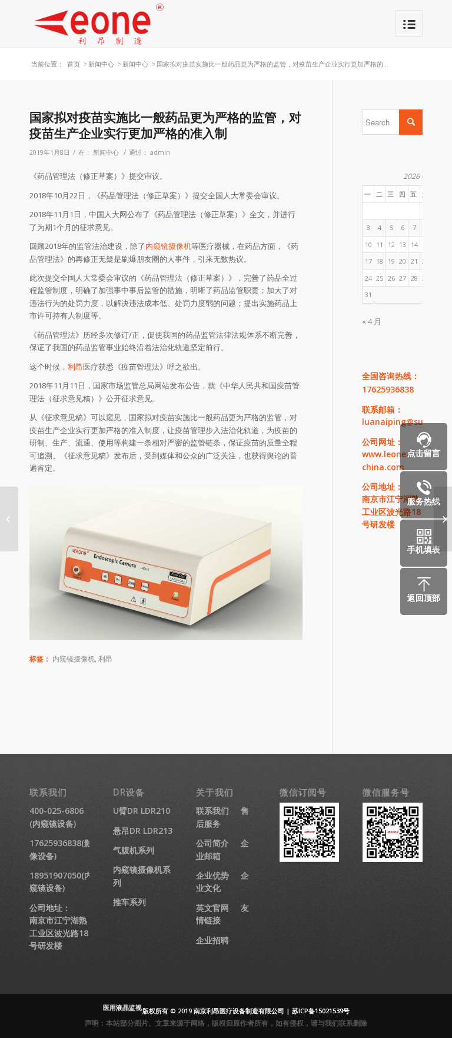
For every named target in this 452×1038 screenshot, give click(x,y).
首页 (73, 63)
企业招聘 (212, 940)
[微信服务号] (393, 858)
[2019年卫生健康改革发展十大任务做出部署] (9, 519)
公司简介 (212, 843)
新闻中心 (101, 63)
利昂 (75, 366)
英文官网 (212, 907)
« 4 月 (371, 321)
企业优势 (212, 875)
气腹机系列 (133, 850)
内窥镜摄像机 (168, 246)
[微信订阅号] (310, 858)
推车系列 (129, 901)
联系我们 (212, 810)
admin (160, 152)
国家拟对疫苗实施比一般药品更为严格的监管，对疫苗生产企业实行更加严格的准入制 (165, 125)
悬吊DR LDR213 (142, 830)
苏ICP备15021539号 (321, 1010)
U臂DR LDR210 (141, 810)
